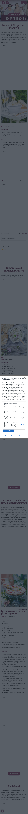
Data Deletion (6, 435)
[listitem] (14, 404)
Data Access (14, 435)
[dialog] (14, 407)
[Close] (25, 378)
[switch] (22, 407)
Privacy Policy (22, 435)
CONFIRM (8, 430)
